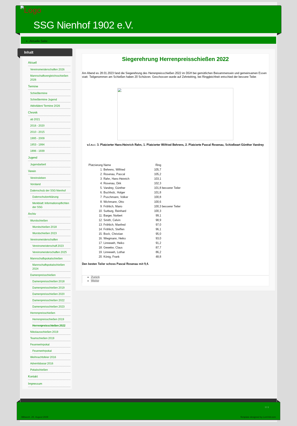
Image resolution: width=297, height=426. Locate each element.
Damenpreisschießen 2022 (48, 300)
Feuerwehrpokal (40, 344)
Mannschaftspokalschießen (46, 258)
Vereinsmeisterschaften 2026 (47, 69)
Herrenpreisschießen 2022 (48, 325)
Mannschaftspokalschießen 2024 (48, 266)
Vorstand (35, 184)
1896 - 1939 (37, 150)
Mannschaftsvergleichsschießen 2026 (49, 77)
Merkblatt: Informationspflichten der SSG (50, 205)
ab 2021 (35, 119)
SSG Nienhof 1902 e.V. (83, 25)
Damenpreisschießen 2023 (48, 306)
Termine (33, 86)
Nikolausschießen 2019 (44, 331)
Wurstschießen (39, 220)
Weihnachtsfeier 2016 (43, 357)
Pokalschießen (39, 369)
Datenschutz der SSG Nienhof (48, 190)
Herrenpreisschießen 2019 (48, 319)
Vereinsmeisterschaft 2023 (48, 245)
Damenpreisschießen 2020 (48, 293)
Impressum (35, 383)
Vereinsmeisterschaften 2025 (49, 252)
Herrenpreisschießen (42, 312)
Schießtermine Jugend (43, 99)
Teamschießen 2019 (42, 338)
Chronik (33, 112)
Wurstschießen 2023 (44, 233)
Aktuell (32, 62)
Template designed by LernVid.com (258, 417)
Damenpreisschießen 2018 (48, 281)
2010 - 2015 (37, 131)
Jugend (32, 157)
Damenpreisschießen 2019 (48, 287)
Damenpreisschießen (43, 275)
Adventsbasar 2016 (41, 363)
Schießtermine (38, 93)
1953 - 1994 (37, 144)
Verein (32, 171)
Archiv (32, 213)
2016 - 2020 (37, 125)
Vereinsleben (38, 177)
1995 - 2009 (37, 138)
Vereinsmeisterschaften (44, 239)
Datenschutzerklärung (45, 196)
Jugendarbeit (38, 164)
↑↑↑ (267, 407)
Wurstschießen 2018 (44, 226)
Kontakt (33, 376)
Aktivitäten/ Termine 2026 (45, 105)
